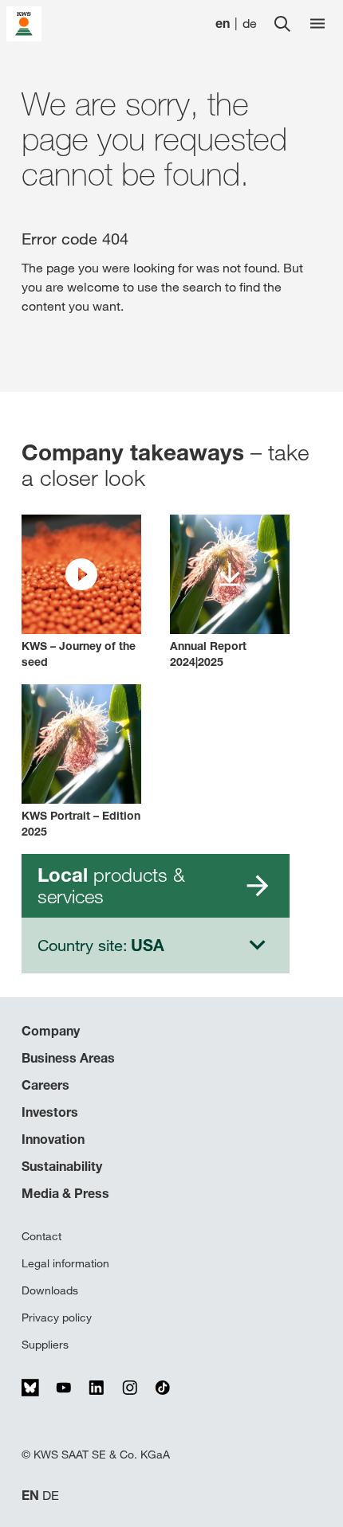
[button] (81, 592)
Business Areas (68, 1058)
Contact (41, 1236)
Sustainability (62, 1166)
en (222, 23)
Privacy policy (57, 1317)
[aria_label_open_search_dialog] (282, 23)
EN (30, 1495)
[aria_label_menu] (317, 23)
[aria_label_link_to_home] (23, 22)
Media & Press (65, 1193)
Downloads (50, 1290)
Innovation (53, 1139)
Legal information (65, 1263)
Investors (50, 1112)
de (249, 23)
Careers (45, 1085)
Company (51, 1031)
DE (50, 1495)
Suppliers (45, 1344)
